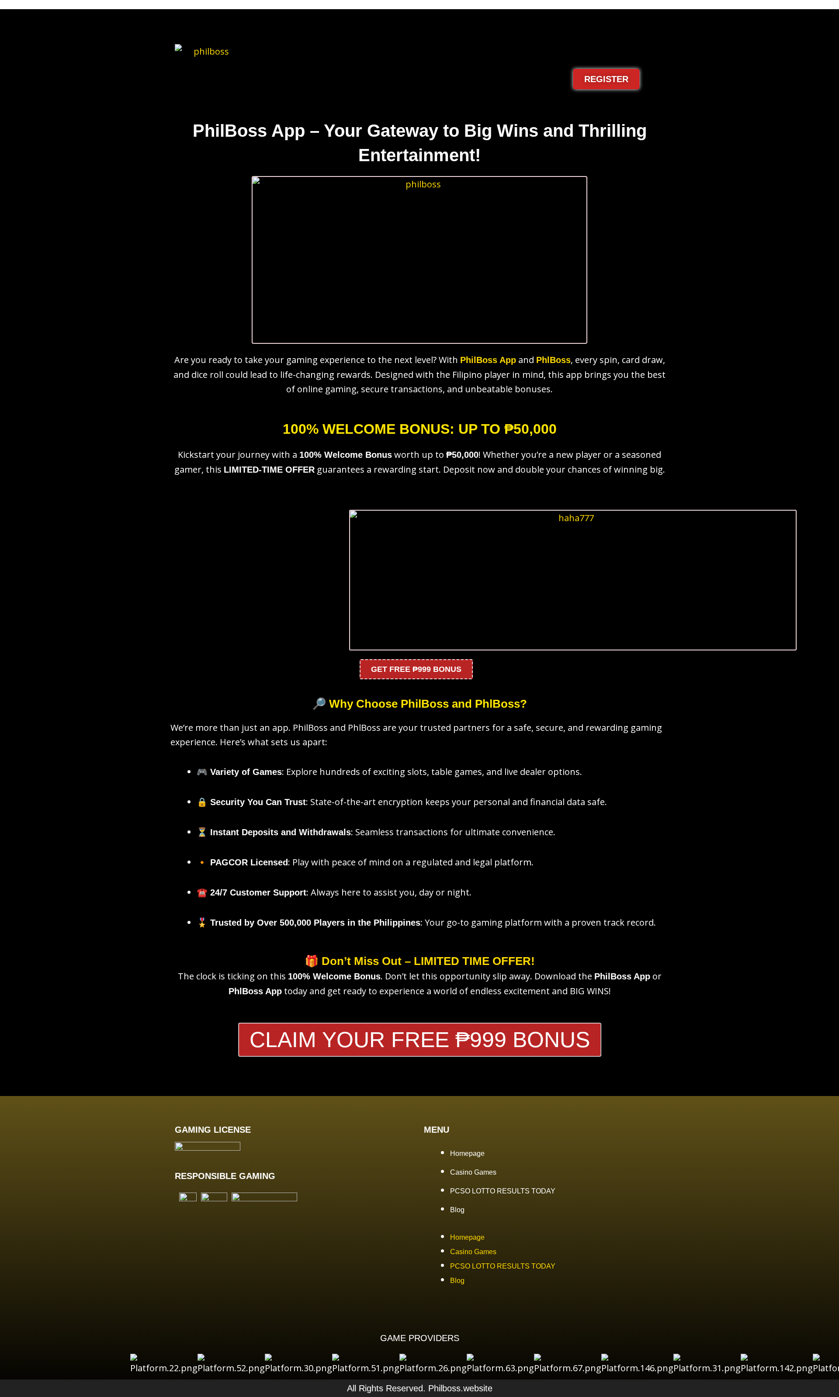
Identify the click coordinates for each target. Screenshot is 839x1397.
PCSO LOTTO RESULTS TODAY (502, 1191)
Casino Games (473, 1172)
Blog (457, 1210)
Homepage (467, 1153)
